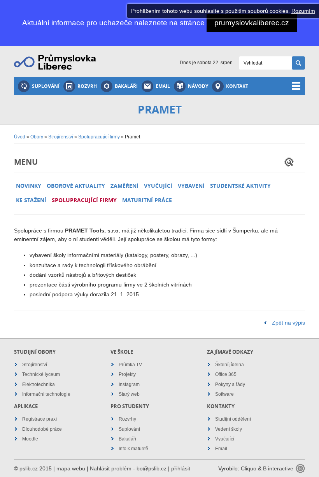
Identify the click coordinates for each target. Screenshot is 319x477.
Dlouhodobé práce (42, 429)
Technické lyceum (41, 374)
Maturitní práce (147, 200)
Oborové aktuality (76, 185)
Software (224, 394)
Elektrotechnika (38, 384)
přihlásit (180, 468)
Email (163, 86)
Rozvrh (87, 86)
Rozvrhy (127, 419)
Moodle (30, 439)
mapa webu (70, 468)
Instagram (129, 384)
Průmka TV (130, 364)
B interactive (278, 468)
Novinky (28, 185)
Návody (198, 86)
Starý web (129, 394)
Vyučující (158, 185)
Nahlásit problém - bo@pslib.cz (128, 468)
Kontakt (237, 86)
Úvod (19, 137)
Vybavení (191, 185)
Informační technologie (46, 394)
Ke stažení (31, 200)
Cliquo (248, 468)
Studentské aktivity (240, 185)
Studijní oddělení (233, 419)
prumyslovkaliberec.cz (251, 23)
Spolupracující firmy (99, 137)
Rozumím (303, 11)
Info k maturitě (133, 448)
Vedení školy (228, 429)
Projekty (127, 374)
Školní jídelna (229, 364)
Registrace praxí (39, 419)
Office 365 (226, 374)
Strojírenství (60, 137)
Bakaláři (126, 86)
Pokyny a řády (230, 384)
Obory (36, 137)
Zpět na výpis (288, 323)
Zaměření (124, 185)
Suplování (46, 86)
